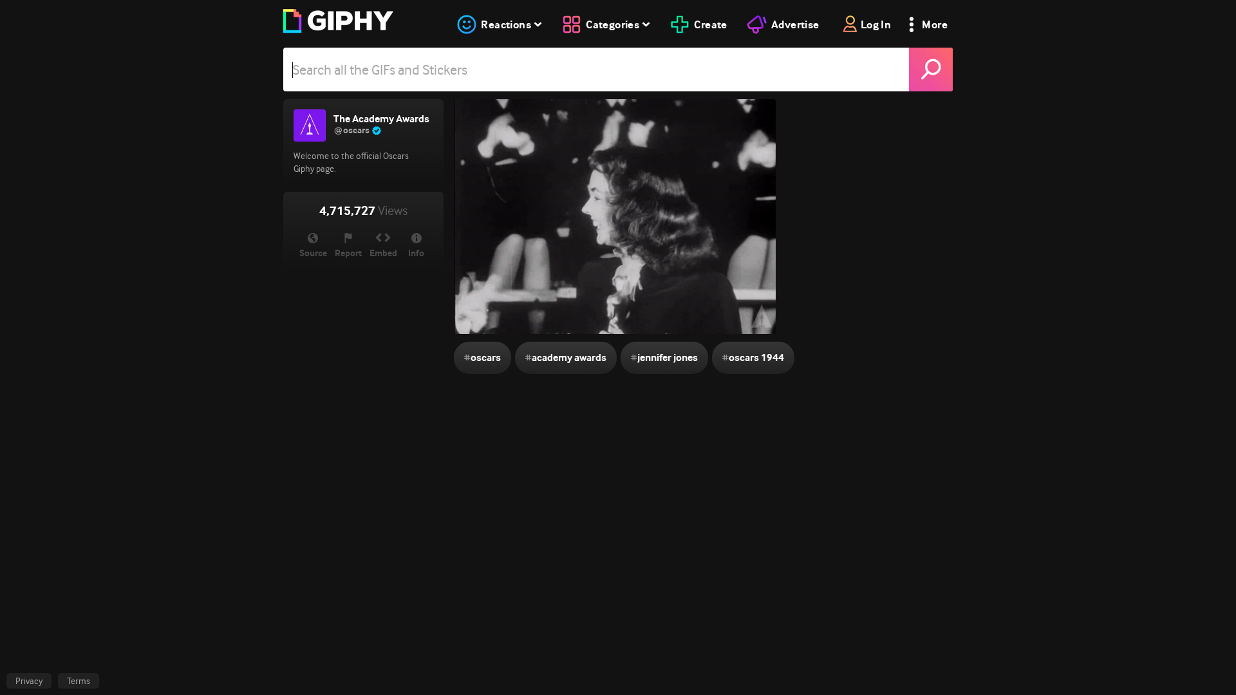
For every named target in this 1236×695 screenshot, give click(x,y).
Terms (78, 681)
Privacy (28, 681)
